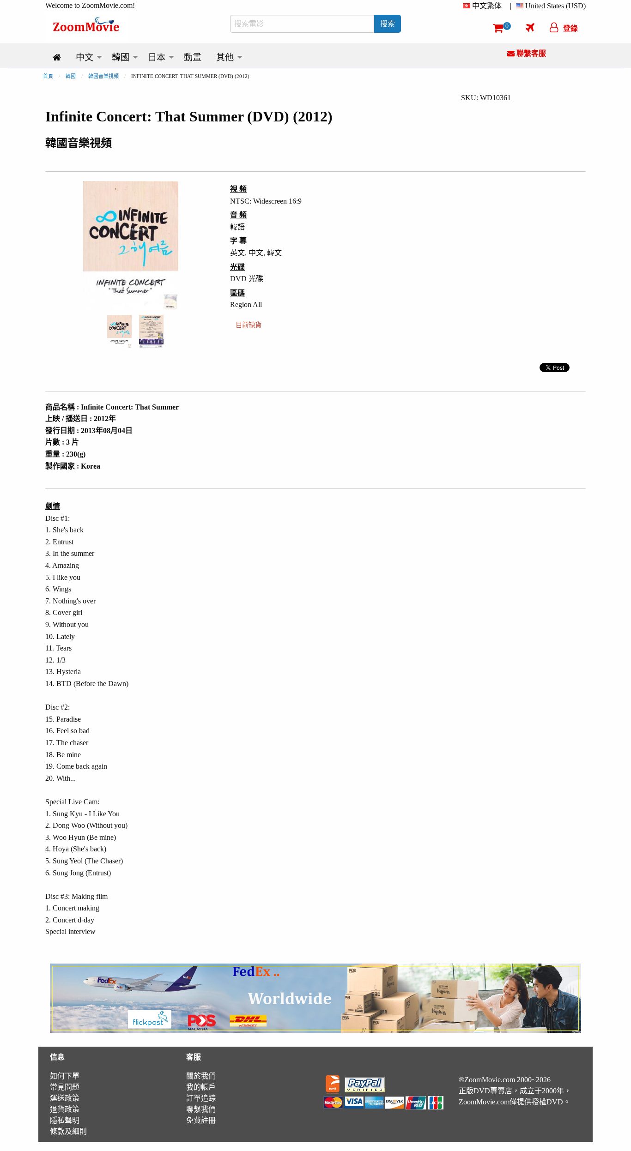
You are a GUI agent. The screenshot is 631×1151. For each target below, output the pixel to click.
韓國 (71, 76)
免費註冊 (201, 1120)
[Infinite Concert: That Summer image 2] (151, 331)
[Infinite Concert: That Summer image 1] (119, 331)
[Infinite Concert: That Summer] (119, 331)
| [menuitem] (510, 6)
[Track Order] (530, 27)
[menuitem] (484, 6)
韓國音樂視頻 (103, 76)
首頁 (48, 76)
